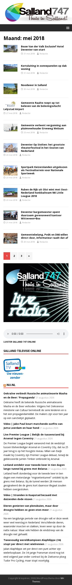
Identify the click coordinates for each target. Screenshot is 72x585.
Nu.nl (11, 385)
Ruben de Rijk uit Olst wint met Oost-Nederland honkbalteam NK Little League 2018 (44, 192)
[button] (67, 27)
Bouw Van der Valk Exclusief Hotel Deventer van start (42, 48)
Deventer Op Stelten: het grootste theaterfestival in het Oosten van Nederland (43, 148)
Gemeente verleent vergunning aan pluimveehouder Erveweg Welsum (43, 127)
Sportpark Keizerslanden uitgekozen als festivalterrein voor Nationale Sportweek (44, 170)
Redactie (44, 53)
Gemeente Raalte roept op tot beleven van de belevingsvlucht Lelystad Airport (32, 106)
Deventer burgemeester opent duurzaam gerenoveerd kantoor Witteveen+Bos (41, 215)
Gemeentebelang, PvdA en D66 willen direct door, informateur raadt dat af (44, 236)
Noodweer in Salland (34, 85)
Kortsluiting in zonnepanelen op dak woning (44, 67)
